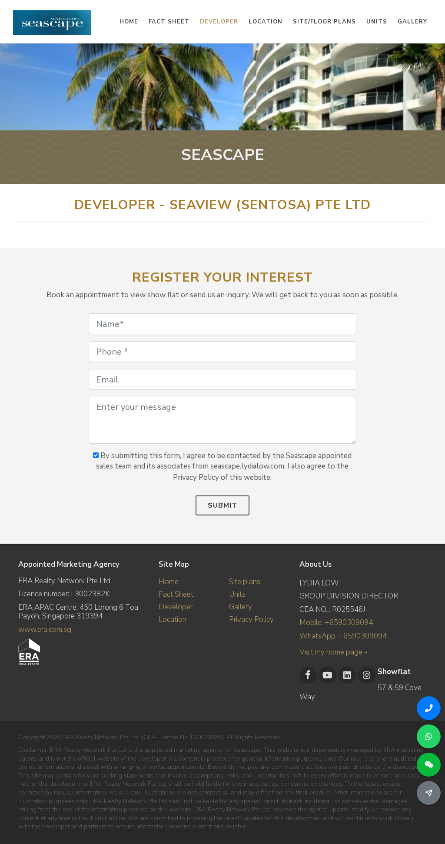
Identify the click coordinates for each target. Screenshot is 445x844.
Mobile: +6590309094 (336, 623)
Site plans (244, 582)
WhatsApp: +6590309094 (343, 636)
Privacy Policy (251, 620)
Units (237, 594)
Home (169, 582)
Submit (222, 505)
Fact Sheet (176, 594)
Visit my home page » (333, 652)
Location (172, 620)
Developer (176, 607)
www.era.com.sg (44, 630)
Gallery (240, 607)
